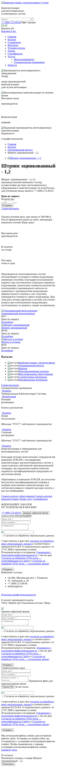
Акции (11, 50)
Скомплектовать (10, 208)
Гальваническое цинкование (29, 62)
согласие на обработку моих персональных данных (27, 542)
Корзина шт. (8, 31)
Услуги (11, 56)
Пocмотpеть (8, 764)
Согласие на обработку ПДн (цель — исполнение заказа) (25, 562)
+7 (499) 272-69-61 (11, 22)
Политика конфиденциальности (18, 594)
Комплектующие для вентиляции (37, 362)
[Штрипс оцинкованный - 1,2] (24, 158)
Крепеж (23, 368)
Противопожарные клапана (34, 371)
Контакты (13, 45)
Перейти (6, 391)
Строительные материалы (33, 377)
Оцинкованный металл (31, 365)
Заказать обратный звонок (35, 513)
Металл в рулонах (11, 342)
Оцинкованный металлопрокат (18, 313)
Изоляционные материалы (33, 379)
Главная (12, 36)
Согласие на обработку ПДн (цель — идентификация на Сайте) (21, 559)
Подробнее (7, 322)
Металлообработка (24, 59)
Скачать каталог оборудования (17, 496)
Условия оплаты (16, 48)
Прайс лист (26, 499)
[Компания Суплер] (25, 2)
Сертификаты (15, 53)
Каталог (12, 39)
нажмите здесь (9, 749)
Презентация (9, 396)
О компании (14, 42)
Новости (12, 65)
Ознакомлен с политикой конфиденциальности (26, 554)
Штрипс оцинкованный (14, 327)
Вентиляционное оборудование (36, 374)
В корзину (7, 205)
